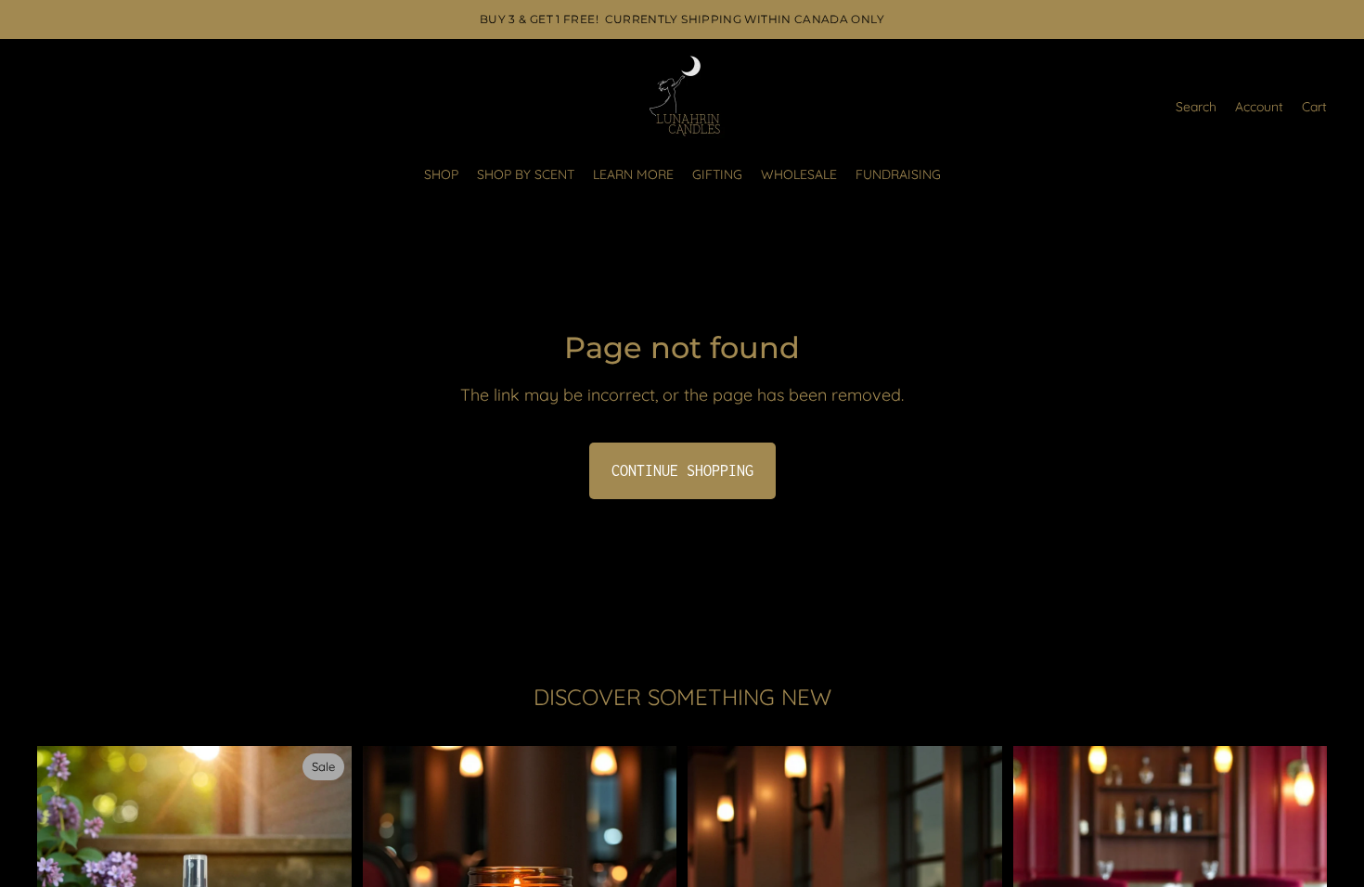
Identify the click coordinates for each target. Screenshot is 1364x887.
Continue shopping (682, 470)
